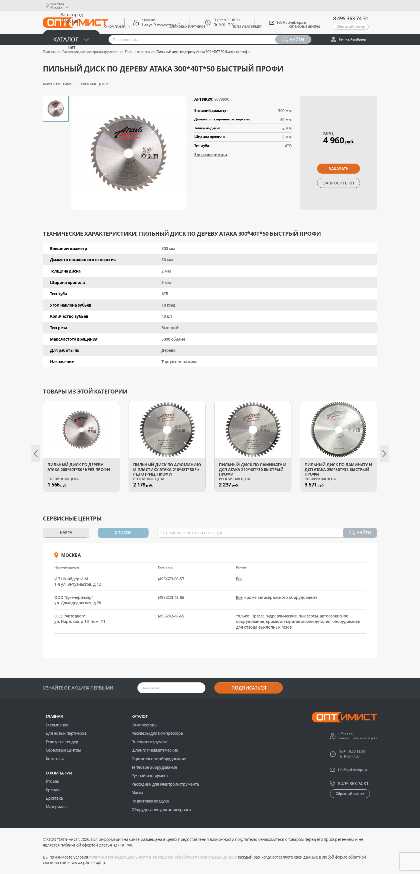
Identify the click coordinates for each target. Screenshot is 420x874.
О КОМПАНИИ (59, 773)
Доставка (54, 798)
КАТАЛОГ (139, 716)
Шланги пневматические (154, 750)
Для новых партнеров (66, 733)
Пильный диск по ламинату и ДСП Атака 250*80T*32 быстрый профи (338, 469)
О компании (57, 725)
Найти (364, 532)
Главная (54, 716)
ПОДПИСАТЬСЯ (248, 688)
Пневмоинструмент (149, 741)
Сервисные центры (94, 84)
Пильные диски (137, 51)
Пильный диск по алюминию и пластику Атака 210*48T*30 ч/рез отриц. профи (167, 469)
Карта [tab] (66, 532)
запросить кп (338, 183)
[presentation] (35, 453)
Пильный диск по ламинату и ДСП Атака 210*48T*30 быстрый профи (252, 469)
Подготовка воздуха (150, 801)
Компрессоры (144, 725)
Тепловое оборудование (154, 767)
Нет (71, 47)
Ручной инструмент (149, 775)
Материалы (56, 806)
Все (239, 578)
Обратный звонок (351, 26)
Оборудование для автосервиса (161, 809)
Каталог (66, 39)
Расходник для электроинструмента (165, 784)
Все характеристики (210, 154)
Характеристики (57, 84)
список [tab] (123, 532)
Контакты (54, 758)
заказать (339, 168)
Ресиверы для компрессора (157, 733)
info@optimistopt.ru (291, 22)
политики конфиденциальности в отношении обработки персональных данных (163, 857)
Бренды (53, 789)
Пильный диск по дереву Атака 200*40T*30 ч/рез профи (78, 467)
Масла (137, 792)
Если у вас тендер (62, 741)
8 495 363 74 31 (350, 18)
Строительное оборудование (158, 758)
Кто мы (52, 781)
